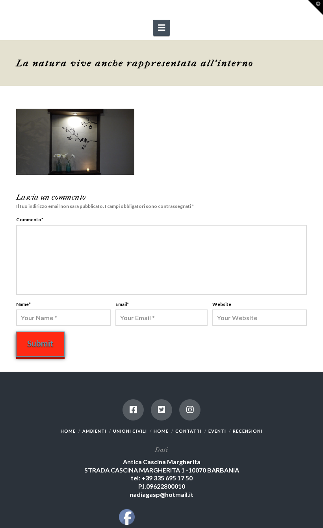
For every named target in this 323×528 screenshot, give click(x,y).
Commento (29, 219)
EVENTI (217, 431)
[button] (161, 28)
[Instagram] (189, 410)
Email (122, 304)
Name (23, 304)
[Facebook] (133, 410)
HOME (68, 431)
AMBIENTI (94, 431)
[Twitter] (161, 410)
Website (221, 304)
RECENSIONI (247, 431)
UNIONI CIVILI (130, 431)
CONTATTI (188, 431)
